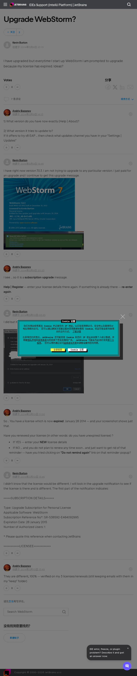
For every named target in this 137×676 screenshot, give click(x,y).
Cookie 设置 (77, 349)
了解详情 (76, 331)
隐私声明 (31, 340)
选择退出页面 (70, 343)
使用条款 (42, 340)
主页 (18, 4)
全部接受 (58, 349)
